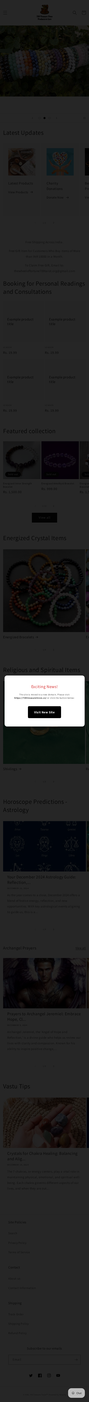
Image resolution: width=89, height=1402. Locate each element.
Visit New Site (44, 712)
